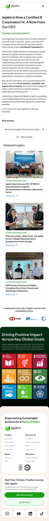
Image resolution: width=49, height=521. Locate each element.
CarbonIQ (8, 439)
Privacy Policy (30, 461)
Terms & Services (31, 458)
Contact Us (29, 449)
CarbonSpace (10, 446)
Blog (27, 446)
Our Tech (28, 439)
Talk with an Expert (24, 495)
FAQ (6, 461)
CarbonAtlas (9, 442)
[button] (43, 6)
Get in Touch (24, 502)
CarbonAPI (9, 449)
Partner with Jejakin (32, 442)
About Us (8, 458)
